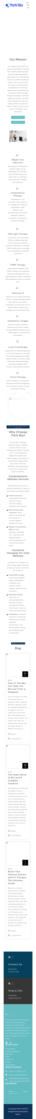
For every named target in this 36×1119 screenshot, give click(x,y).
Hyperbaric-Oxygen (18, 321)
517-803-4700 (13, 972)
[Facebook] (6, 1043)
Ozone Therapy (18, 377)
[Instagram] (10, 1043)
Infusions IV (18, 293)
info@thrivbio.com (14, 998)
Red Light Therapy (18, 234)
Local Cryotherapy (18, 347)
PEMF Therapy (18, 265)
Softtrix (18, 1114)
